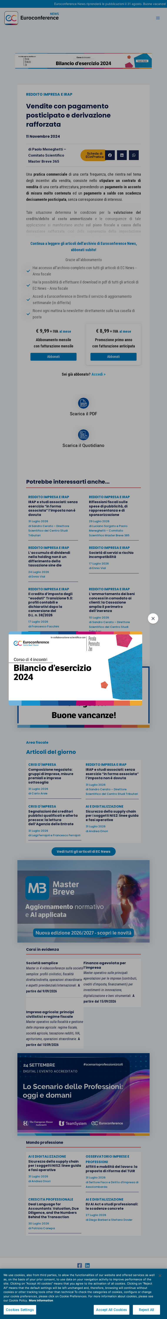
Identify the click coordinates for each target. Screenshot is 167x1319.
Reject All (146, 1310)
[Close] (160, 1275)
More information (41, 1300)
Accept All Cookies (111, 1310)
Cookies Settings (20, 1310)
